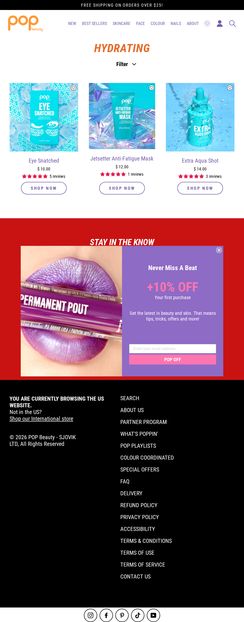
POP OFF (172, 359)
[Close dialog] (219, 250)
